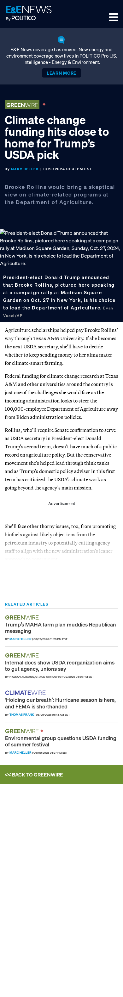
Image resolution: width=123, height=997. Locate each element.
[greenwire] (22, 617)
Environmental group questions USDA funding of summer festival (60, 741)
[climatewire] (26, 692)
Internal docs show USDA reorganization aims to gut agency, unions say (59, 665)
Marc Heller (25, 169)
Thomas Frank (21, 715)
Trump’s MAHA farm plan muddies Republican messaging (60, 627)
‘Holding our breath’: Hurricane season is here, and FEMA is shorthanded (60, 703)
